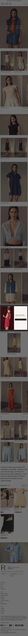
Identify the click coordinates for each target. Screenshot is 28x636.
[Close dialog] (26, 307)
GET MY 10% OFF (20, 319)
